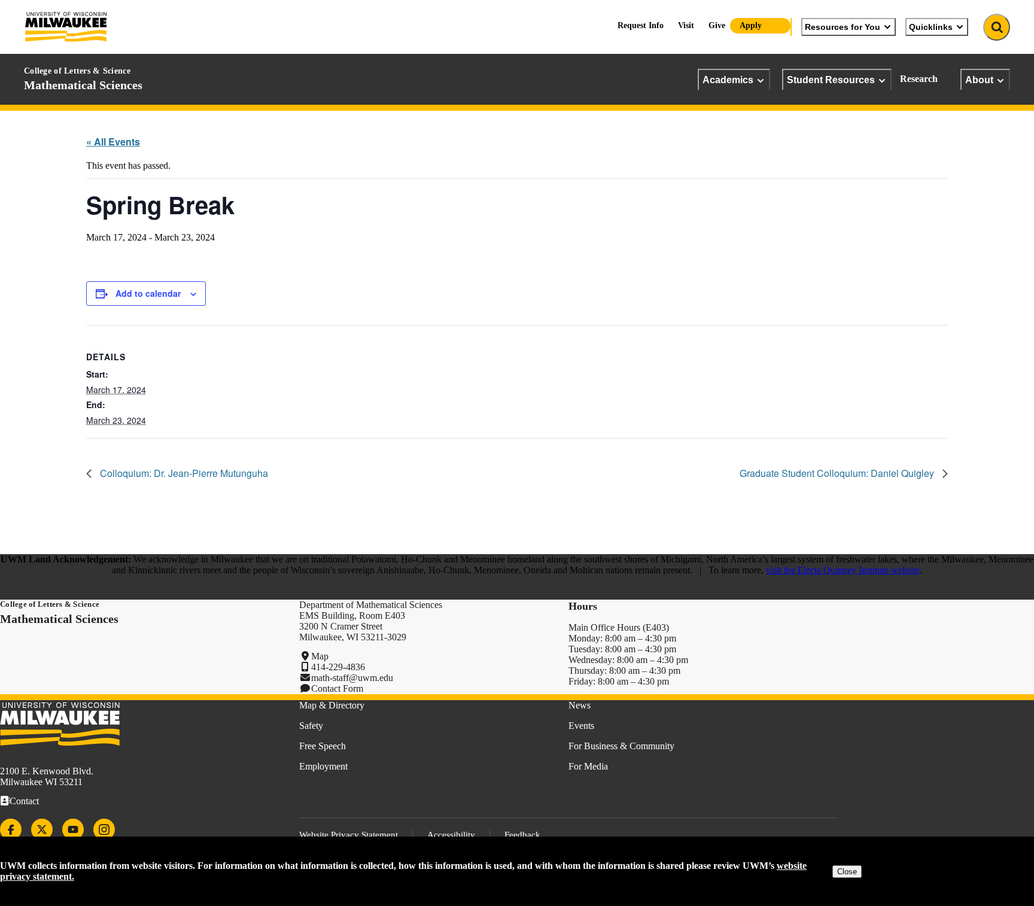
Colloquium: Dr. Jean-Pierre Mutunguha (183, 473)
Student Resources (831, 79)
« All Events (113, 141)
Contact (24, 801)
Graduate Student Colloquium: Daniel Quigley (838, 473)
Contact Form (337, 688)
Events (581, 725)
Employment (323, 766)
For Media (588, 766)
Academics (727, 79)
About (979, 79)
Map (320, 656)
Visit (686, 25)
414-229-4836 (338, 667)
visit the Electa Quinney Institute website (843, 570)
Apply (751, 25)
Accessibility (451, 835)
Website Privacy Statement (348, 835)
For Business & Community (621, 746)
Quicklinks (931, 27)
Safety (311, 725)
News (579, 705)
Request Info (641, 25)
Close (847, 871)
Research (919, 78)
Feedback (522, 835)
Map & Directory (331, 705)
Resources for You (842, 27)
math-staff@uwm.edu (352, 678)
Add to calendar (148, 293)
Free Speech (322, 746)
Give (716, 25)
